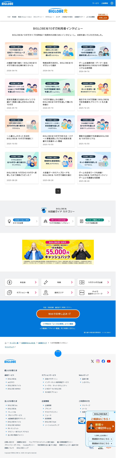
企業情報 (105, 3)
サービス (95, 3)
